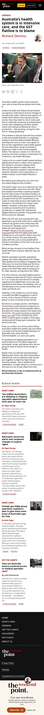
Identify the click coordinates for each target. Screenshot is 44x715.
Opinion (6, 625)
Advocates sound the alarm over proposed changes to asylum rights (13, 440)
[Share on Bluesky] (3, 91)
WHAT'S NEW (8, 390)
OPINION (6, 15)
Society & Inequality (18, 48)
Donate (21, 5)
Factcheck (7, 637)
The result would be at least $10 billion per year (21, 314)
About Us (7, 641)
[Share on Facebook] (8, 91)
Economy (6, 48)
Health (21, 425)
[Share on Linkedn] (12, 91)
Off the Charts (10, 629)
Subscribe (31, 5)
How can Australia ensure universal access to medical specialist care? (14, 567)
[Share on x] (17, 91)
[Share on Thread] (21, 91)
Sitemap (5, 669)
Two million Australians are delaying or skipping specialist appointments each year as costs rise (14, 398)
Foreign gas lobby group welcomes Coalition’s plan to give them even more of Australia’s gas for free (14, 511)
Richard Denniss (14, 36)
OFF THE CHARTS (9, 560)
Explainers (8, 633)
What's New (8, 621)
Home (5, 617)
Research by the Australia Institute (17, 231)
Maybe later (31, 710)
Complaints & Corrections (13, 676)
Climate (5, 552)
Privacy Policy (8, 663)
